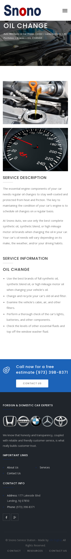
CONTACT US (32, 383)
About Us (12, 467)
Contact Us (14, 473)
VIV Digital (55, 540)
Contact (14, 551)
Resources (35, 551)
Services (45, 467)
